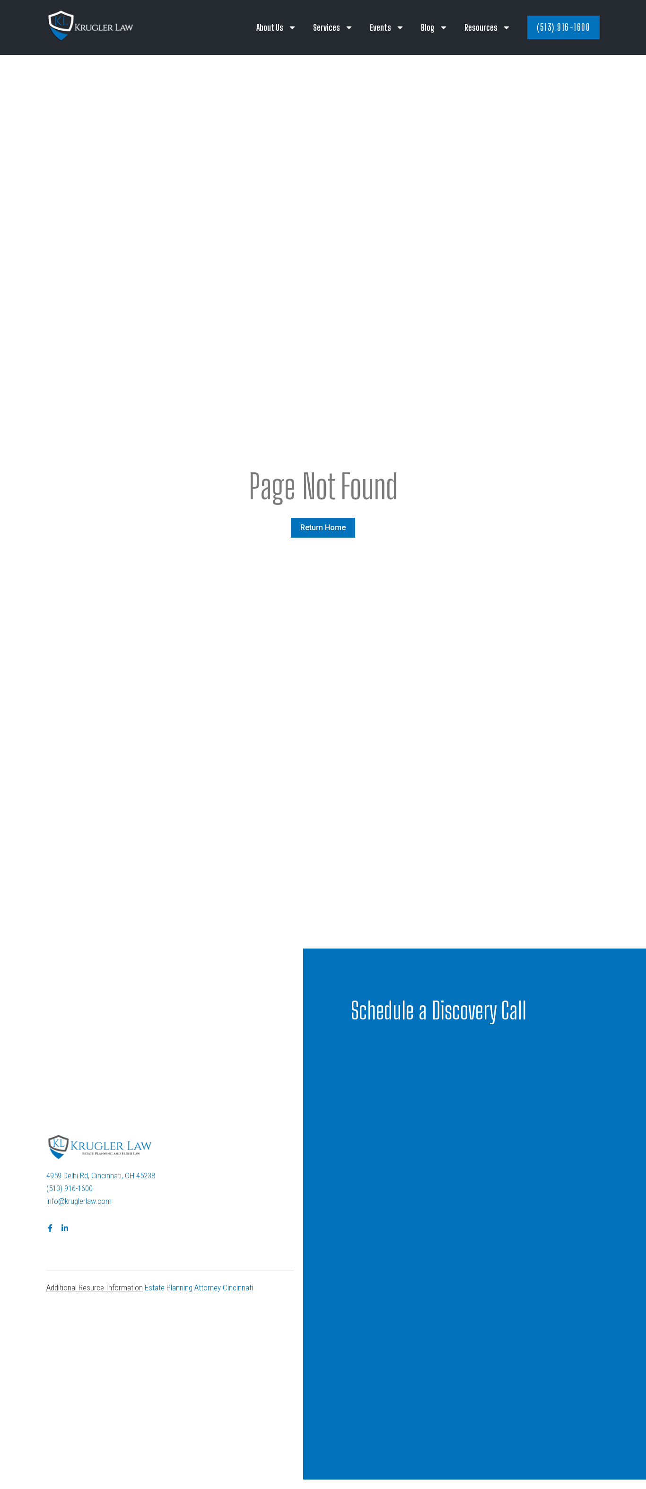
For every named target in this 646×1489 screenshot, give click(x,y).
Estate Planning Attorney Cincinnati (199, 1287)
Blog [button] (428, 27)
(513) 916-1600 (69, 1188)
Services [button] (326, 27)
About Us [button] (269, 27)
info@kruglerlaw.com (79, 1201)
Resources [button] (481, 27)
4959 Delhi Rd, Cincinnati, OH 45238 (100, 1175)
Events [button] (380, 27)
